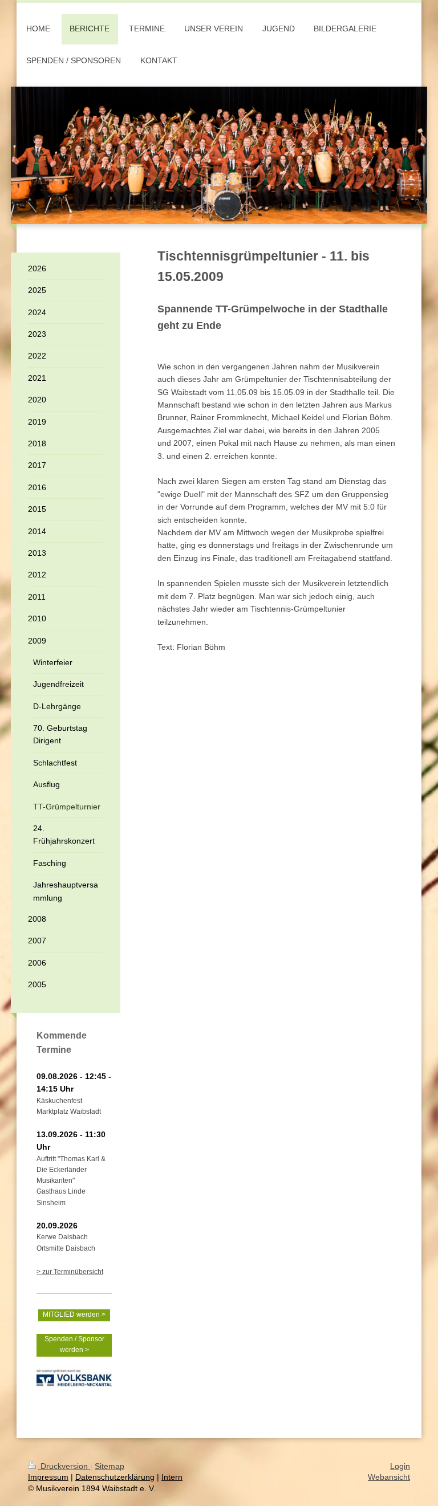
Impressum (48, 1476)
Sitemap (109, 1466)
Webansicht (389, 1476)
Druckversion (64, 1466)
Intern (171, 1476)
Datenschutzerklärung (115, 1476)
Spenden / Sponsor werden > (74, 1344)
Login (400, 1466)
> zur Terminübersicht (69, 1272)
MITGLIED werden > (74, 1314)
